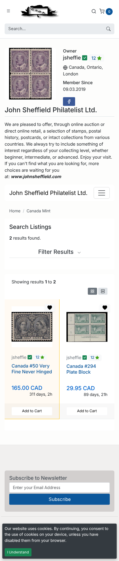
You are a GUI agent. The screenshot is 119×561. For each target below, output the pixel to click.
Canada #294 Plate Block (81, 368)
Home (15, 211)
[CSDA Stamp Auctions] (38, 11)
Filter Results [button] (56, 251)
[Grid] (92, 291)
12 (94, 58)
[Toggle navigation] (102, 193)
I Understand (18, 552)
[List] (102, 291)
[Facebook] (69, 101)
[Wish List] (50, 308)
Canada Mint (39, 211)
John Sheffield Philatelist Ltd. (48, 192)
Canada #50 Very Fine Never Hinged (32, 368)
